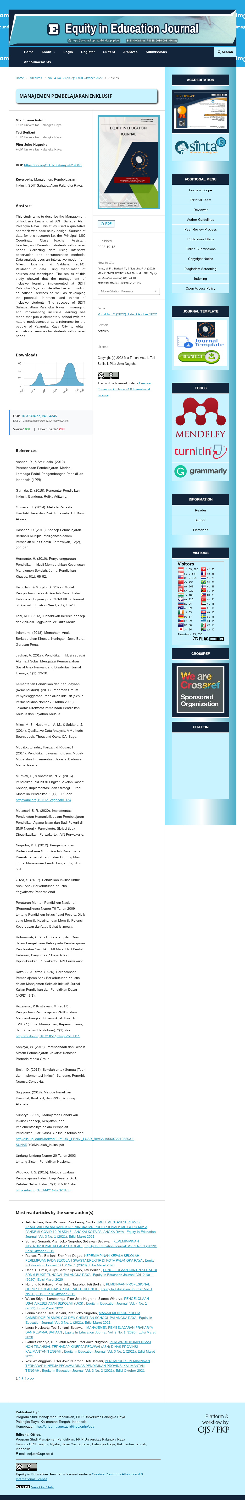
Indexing (200, 278)
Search (227, 52)
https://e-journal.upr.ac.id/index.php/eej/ (64, 1426)
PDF (107, 224)
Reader (200, 510)
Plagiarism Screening (200, 269)
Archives (130, 52)
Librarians (200, 530)
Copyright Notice (200, 259)
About (46, 52)
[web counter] (23, 1487)
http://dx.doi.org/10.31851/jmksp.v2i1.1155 (48, 1036)
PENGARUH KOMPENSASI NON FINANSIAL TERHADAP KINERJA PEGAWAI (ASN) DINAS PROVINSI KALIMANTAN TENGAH (88, 1346)
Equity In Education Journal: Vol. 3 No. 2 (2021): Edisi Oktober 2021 (93, 1370)
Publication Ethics (200, 239)
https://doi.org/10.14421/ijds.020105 (43, 1190)
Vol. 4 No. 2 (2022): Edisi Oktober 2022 (75, 78)
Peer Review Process (200, 229)
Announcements (37, 62)
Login (68, 52)
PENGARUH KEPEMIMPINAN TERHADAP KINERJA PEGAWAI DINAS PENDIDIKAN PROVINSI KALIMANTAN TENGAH (87, 1365)
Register (88, 52)
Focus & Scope (200, 190)
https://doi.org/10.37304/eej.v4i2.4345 (53, 165)
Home (28, 52)
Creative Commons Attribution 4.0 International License (124, 389)
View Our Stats (42, 1487)
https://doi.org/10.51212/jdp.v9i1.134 (43, 800)
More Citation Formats (117, 291)
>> (32, 1379)
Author (200, 520)
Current (109, 52)
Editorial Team (200, 200)
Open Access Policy (200, 288)
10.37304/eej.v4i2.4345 (39, 416)
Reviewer (201, 210)
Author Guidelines (200, 219)
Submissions (156, 52)
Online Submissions (201, 249)
